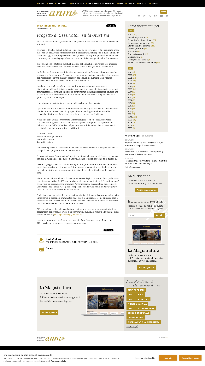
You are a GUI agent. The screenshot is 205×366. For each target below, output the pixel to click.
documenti (62, 3)
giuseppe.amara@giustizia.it (67, 214)
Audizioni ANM (135, 317)
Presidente (134, 51)
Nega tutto (168, 358)
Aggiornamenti (132, 136)
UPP (121, 3)
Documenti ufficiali (46, 26)
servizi (154, 3)
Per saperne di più (58, 361)
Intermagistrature (137, 48)
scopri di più (132, 326)
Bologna (62, 26)
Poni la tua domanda (146, 190)
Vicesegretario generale (139, 59)
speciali (143, 3)
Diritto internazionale (141, 308)
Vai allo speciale (49, 312)
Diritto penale (136, 290)
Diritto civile (135, 294)
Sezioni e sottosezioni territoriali (144, 62)
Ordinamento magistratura (143, 322)
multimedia (78, 3)
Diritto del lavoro (138, 299)
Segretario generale (138, 54)
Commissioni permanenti (141, 43)
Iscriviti (159, 215)
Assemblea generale (138, 37)
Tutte (132, 34)
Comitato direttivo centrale (142, 40)
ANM (51, 3)
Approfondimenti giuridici (101, 3)
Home (41, 3)
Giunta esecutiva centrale (141, 45)
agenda (131, 3)
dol (167, 338)
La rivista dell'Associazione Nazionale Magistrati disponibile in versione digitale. (146, 258)
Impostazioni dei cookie (145, 358)
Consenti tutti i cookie (190, 358)
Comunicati (147, 136)
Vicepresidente (135, 57)
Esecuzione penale (138, 312)
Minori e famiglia (137, 303)
